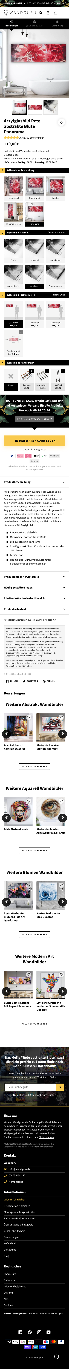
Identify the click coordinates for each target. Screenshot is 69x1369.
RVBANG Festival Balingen (51, 1313)
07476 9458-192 (17, 1175)
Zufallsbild (10, 1243)
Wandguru (38, 1357)
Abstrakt (20, 620)
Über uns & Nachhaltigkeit (18, 1225)
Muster (62, 232)
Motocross (33, 1313)
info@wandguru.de (19, 1169)
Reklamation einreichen (17, 1206)
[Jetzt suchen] (60, 1087)
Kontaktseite (16, 1182)
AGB (6, 1299)
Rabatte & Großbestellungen (19, 1218)
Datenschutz (11, 1280)
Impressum (10, 1274)
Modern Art (50, 620)
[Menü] (63, 12)
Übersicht (52, 232)
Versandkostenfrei (29, 151)
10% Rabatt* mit (52, 3)
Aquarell (30, 620)
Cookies (8, 1305)
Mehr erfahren (46, 1137)
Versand (8, 1293)
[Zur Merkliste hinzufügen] (61, 122)
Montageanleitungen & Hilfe (19, 1212)
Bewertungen (11, 1237)
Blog (6, 1256)
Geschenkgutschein (14, 1231)
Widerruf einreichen (14, 1200)
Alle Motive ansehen (34, 766)
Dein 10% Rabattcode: (33, 419)
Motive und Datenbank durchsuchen (36, 1095)
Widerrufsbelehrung (14, 1286)
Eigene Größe (59, 294)
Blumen (40, 620)
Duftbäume (10, 1250)
